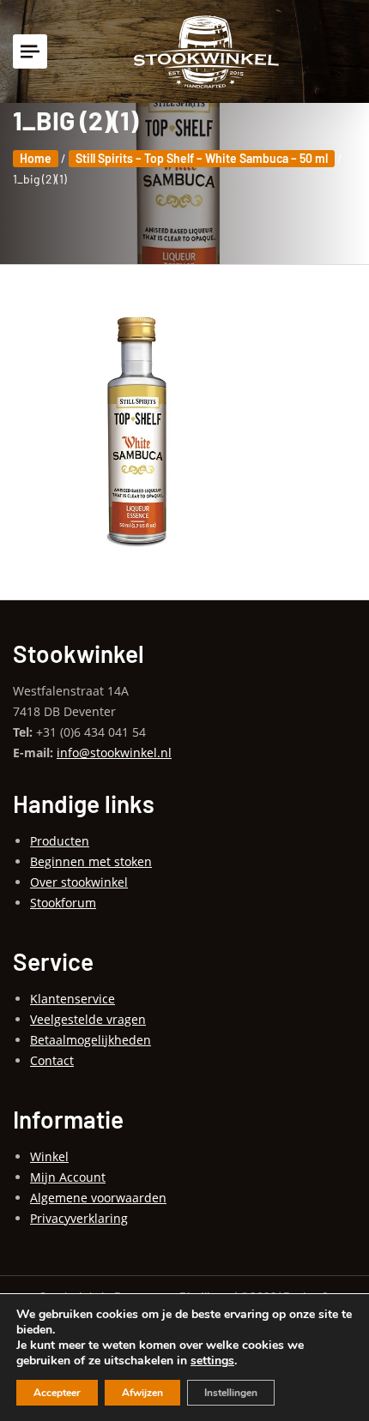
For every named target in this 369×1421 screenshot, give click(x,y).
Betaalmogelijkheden (90, 1040)
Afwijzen (142, 1393)
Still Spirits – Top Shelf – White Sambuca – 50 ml (202, 158)
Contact (52, 1060)
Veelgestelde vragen (88, 1019)
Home (35, 158)
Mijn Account (68, 1177)
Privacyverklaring (79, 1218)
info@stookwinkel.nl (114, 752)
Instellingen (230, 1393)
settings (212, 1361)
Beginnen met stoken (91, 861)
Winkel (49, 1156)
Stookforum (63, 902)
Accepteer (57, 1393)
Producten (59, 841)
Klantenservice (72, 998)
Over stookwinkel (79, 882)
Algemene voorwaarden (98, 1197)
